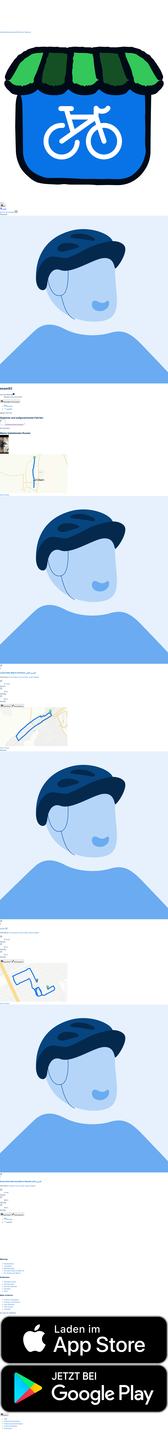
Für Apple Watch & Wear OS (14, 1271)
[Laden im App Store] (84, 1340)
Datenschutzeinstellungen (13, 1424)
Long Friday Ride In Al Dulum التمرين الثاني (18, 673)
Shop (6, 1291)
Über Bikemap (9, 1304)
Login (4, 209)
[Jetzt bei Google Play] (84, 1388)
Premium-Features (24, 32)
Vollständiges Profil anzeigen (11, 402)
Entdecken (4, 32)
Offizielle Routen (10, 1282)
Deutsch (5, 1415)
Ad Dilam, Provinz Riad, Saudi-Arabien (25, 677)
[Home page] (84, 15)
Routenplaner (13, 32)
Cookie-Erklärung (10, 1426)
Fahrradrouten (9, 1284)
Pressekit (7, 1309)
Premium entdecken (11, 1300)
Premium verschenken (12, 1302)
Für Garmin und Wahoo (12, 1273)
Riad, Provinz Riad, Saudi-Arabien (23, 1186)
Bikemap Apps (9, 1268)
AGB (5, 1419)
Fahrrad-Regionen (10, 1286)
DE (4, 206)
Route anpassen (18, 706)
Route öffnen (6, 706)
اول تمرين (3, 928)
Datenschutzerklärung (12, 1421)
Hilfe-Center (8, 1307)
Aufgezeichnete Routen (14, 424)
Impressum (8, 1428)
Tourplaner (8, 1266)
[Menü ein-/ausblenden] (16, 211)
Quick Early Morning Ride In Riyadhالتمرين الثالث (20, 1181)
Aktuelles (7, 1289)
